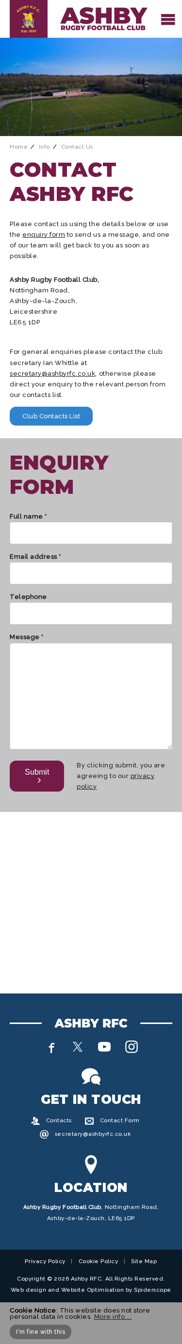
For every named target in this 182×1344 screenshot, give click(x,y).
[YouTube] (104, 1046)
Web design (28, 1289)
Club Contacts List (51, 416)
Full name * (28, 516)
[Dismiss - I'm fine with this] (168, 1310)
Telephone (28, 596)
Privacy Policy (45, 1261)
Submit (37, 772)
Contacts (59, 1120)
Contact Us (77, 146)
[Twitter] (77, 1046)
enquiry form (43, 234)
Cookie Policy (98, 1261)
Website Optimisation (92, 1289)
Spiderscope (152, 1289)
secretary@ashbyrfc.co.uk (52, 373)
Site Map (144, 1261)
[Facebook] (50, 1046)
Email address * (35, 556)
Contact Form (120, 1120)
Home (19, 146)
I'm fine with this (40, 1332)
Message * (27, 637)
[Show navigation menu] (168, 18)
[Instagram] (131, 1046)
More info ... (113, 1316)
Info (44, 146)
